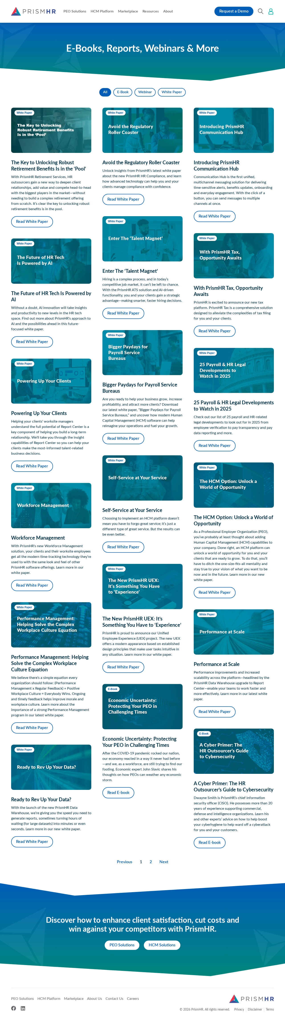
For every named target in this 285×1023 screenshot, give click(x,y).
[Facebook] (13, 1008)
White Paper (172, 92)
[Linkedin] (22, 1008)
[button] (74, 11)
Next (163, 862)
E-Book (122, 92)
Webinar (145, 92)
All (105, 92)
